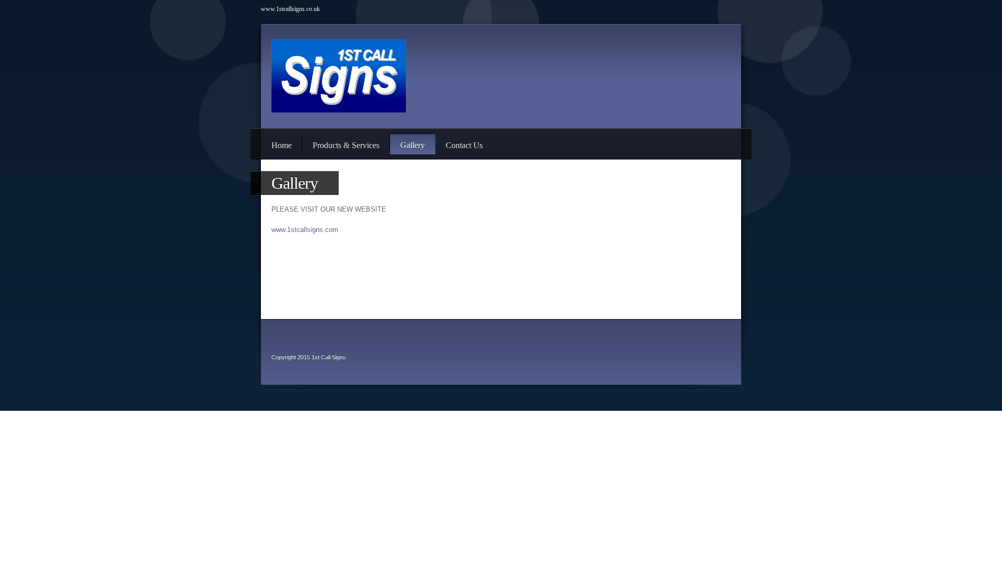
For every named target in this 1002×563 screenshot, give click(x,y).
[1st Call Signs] (338, 76)
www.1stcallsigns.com (304, 230)
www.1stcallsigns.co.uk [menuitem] (290, 9)
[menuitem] (281, 143)
